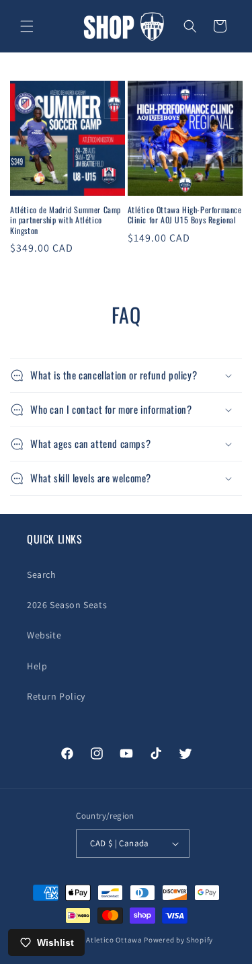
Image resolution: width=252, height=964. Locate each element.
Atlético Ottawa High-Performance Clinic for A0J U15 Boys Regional (185, 215)
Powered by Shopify (178, 939)
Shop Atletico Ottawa (104, 939)
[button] (27, 26)
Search (41, 574)
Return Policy (56, 696)
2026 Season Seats (67, 605)
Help (37, 666)
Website (44, 635)
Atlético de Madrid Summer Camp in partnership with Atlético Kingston (65, 220)
